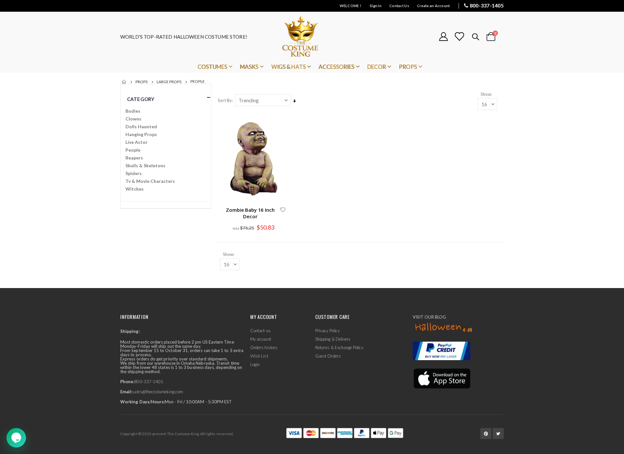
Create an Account (433, 6)
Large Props (169, 82)
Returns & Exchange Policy (339, 347)
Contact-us (260, 330)
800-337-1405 (487, 5)
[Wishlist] (459, 36)
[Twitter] (498, 433)
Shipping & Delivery (332, 339)
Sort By (225, 100)
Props (142, 82)
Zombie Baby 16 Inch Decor (250, 213)
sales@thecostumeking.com (157, 391)
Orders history (263, 347)
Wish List (259, 356)
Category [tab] (140, 99)
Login (255, 364)
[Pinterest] (485, 433)
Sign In (376, 6)
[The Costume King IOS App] (441, 378)
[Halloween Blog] (444, 327)
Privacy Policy (327, 330)
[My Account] (443, 36)
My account (260, 339)
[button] (283, 210)
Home (124, 82)
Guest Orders (328, 356)
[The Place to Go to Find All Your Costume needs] (312, 36)
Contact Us (399, 6)
